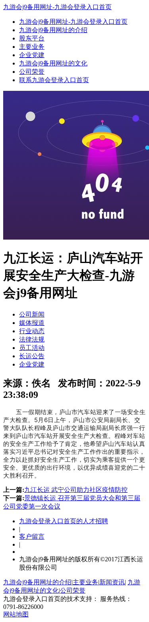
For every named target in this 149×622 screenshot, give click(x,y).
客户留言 (32, 536)
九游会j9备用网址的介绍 (53, 30)
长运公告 (32, 356)
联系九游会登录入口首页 (54, 80)
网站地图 (16, 614)
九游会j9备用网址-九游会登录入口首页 (57, 7)
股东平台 (32, 38)
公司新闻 (32, 314)
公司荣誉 (32, 71)
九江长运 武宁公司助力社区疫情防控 (76, 489)
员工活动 (32, 347)
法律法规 (32, 339)
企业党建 (32, 55)
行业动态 (32, 331)
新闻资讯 (112, 582)
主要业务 (32, 46)
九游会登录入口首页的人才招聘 (63, 521)
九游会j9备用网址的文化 (53, 63)
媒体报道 (32, 322)
